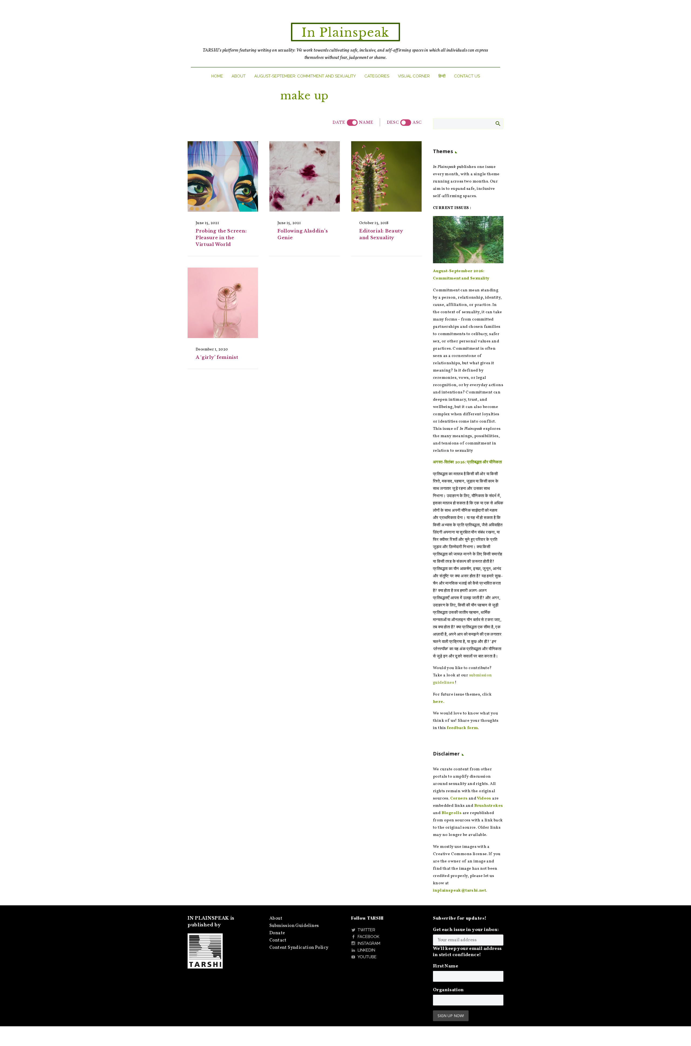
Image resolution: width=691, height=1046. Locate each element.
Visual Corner (414, 76)
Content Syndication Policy (298, 947)
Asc (417, 122)
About (239, 76)
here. (438, 702)
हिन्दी (441, 76)
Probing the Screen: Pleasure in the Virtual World (221, 237)
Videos (484, 798)
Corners (459, 798)
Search (497, 123)
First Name (445, 966)
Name (366, 122)
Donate (277, 933)
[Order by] (352, 122)
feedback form (462, 728)
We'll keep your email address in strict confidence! (467, 952)
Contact (278, 940)
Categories (376, 76)
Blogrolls (452, 813)
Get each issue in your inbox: (466, 930)
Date (339, 122)
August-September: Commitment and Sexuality (305, 76)
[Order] (405, 122)
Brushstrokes (488, 806)
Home (217, 76)
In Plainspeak (345, 32)
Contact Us (467, 76)
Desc (393, 122)
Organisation (448, 990)
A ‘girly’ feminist (217, 357)
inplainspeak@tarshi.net (459, 890)
